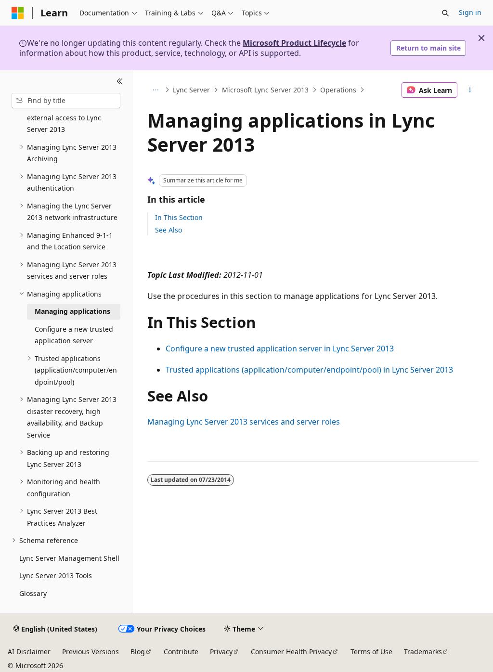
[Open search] (445, 13)
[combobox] (66, 100)
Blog (137, 651)
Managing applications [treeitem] (72, 311)
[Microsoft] (18, 13)
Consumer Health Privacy (291, 651)
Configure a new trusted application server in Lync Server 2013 (280, 348)
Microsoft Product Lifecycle (294, 43)
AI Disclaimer (29, 651)
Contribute (181, 651)
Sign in (470, 12)
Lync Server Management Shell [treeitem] (69, 558)
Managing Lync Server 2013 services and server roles (243, 421)
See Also (168, 229)
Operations (338, 89)
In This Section (179, 217)
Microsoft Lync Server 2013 (265, 89)
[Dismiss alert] (481, 38)
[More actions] (469, 90)
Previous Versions (90, 651)
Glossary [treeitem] (33, 593)
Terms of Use (371, 651)
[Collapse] (119, 82)
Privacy (221, 651)
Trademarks (423, 651)
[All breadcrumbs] (155, 90)
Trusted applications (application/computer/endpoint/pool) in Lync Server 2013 (309, 369)
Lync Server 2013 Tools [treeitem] (55, 575)
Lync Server (191, 89)
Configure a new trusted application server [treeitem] (74, 335)
